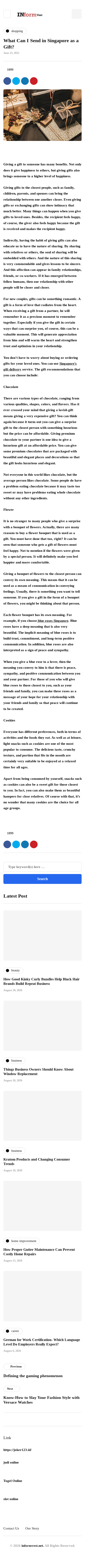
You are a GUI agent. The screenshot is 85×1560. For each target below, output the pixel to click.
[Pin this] (34, 81)
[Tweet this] (16, 81)
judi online (11, 1462)
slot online (10, 1499)
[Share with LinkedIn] (25, 81)
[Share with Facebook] (7, 81)
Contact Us (11, 1528)
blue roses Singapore (52, 620)
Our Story (32, 1528)
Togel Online (12, 1481)
